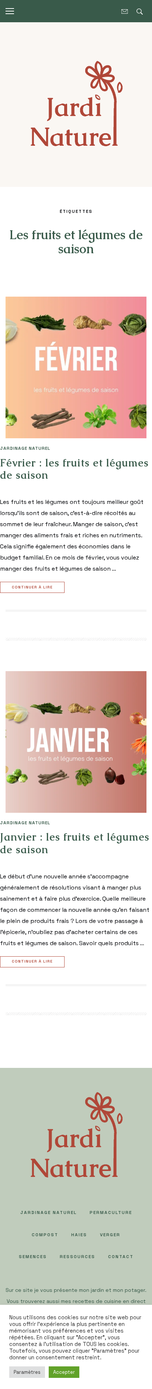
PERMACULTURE (111, 1212)
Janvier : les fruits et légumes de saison (74, 843)
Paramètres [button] (27, 1372)
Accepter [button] (64, 1372)
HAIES (79, 1235)
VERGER (110, 1235)
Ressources (77, 1257)
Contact (121, 1257)
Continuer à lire (32, 587)
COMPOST (45, 1235)
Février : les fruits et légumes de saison (74, 469)
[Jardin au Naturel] (76, 104)
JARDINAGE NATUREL (25, 448)
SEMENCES (33, 1257)
